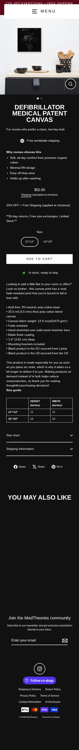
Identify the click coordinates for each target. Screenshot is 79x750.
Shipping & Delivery (29, 689)
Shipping (26, 195)
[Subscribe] (64, 640)
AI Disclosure (52, 701)
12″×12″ (29, 241)
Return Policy (53, 689)
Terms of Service (49, 695)
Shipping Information (20, 448)
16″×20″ (47, 241)
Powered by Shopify (51, 717)
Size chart (13, 435)
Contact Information (30, 701)
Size (39, 232)
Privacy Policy (28, 695)
